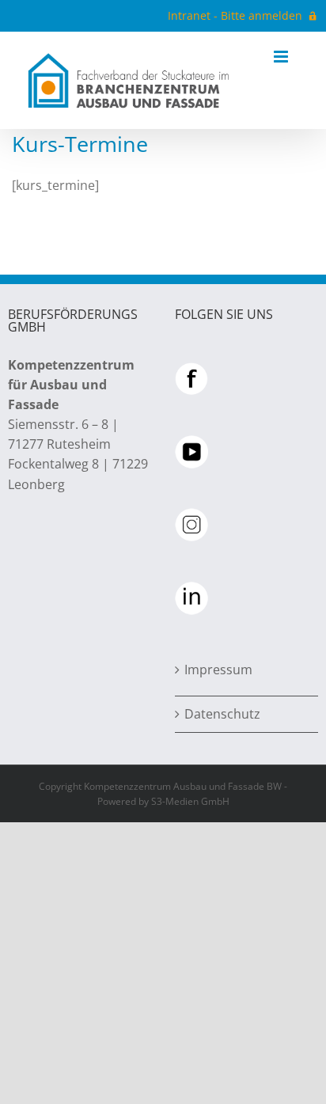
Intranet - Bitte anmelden (235, 15)
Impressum (218, 669)
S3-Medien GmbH (190, 801)
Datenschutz (222, 714)
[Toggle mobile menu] (282, 56)
